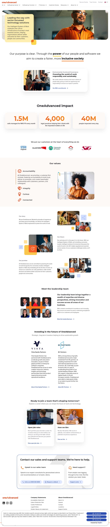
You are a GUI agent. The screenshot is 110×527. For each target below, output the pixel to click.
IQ (2, 5)
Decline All (98, 520)
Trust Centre (93, 2)
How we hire (61, 439)
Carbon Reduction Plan (37, 502)
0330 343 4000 (32, 482)
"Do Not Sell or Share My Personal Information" (61, 516)
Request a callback (52, 482)
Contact (100, 2)
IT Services (42, 5)
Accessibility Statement (37, 500)
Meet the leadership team (64, 319)
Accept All (98, 513)
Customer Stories (54, 5)
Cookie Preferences (36, 504)
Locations (61, 507)
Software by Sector (12, 5)
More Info (98, 517)
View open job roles (33, 443)
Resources (64, 5)
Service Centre (84, 2)
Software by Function (28, 5)
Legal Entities (34, 507)
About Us (73, 5)
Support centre (74, 482)
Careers (60, 502)
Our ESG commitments (59, 88)
